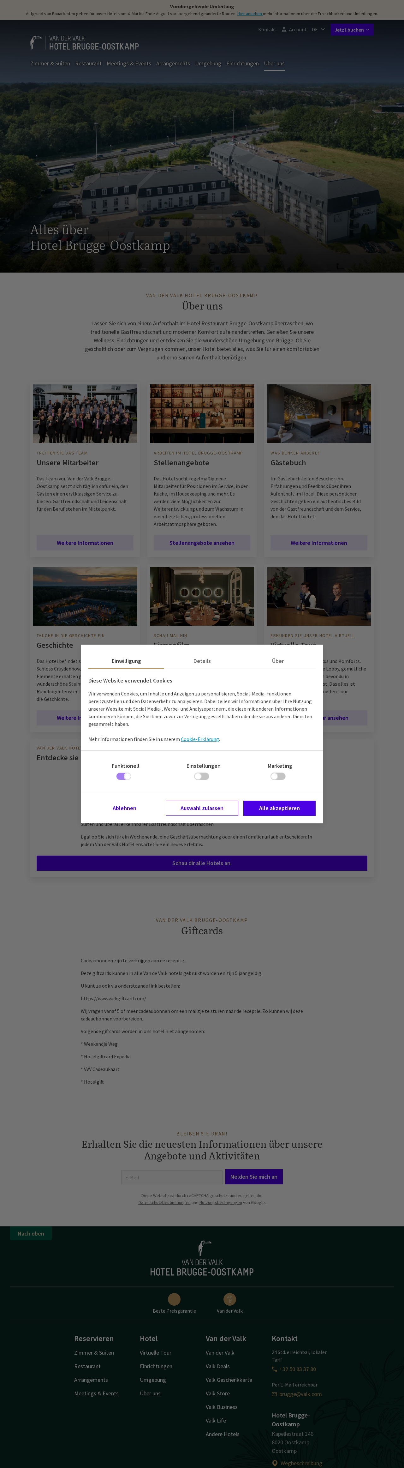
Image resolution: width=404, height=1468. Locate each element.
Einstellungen (204, 765)
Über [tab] (278, 661)
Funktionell (126, 765)
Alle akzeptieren (279, 808)
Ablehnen (124, 808)
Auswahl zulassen (202, 808)
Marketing (280, 765)
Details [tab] (202, 661)
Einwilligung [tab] (126, 661)
